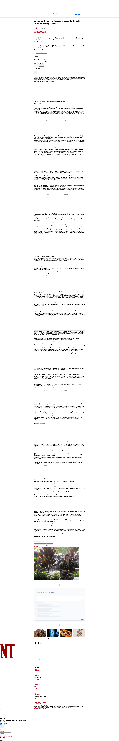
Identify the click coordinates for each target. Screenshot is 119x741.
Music (61, 17)
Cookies (40, 705)
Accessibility (43, 705)
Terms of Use (37, 683)
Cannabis (41, 17)
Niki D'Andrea (37, 28)
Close (1, 740)
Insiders (2, 722)
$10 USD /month (37, 544)
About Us (36, 688)
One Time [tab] (35, 541)
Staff (36, 693)
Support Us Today (37, 546)
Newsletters (77, 17)
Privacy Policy (37, 684)
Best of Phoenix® (4, 723)
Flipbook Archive (38, 692)
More (82, 17)
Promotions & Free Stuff (39, 681)
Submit (5, 735)
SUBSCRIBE (37, 65)
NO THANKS (42, 65)
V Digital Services (38, 703)
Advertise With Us (38, 679)
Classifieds (37, 680)
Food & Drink (50, 17)
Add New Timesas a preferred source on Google (39, 32)
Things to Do (3, 721)
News (37, 17)
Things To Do (65, 17)
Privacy (45, 57)
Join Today (2, 725)
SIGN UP (36, 56)
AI (45, 705)
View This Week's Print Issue (39, 665)
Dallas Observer (38, 698)
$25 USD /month (43, 544)
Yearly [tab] (43, 541)
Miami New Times (38, 701)
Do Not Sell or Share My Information (40, 708)
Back (1, 735)
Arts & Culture (56, 17)
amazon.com (71, 219)
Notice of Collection (37, 57)
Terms (42, 57)
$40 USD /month (50, 544)
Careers (36, 689)
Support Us (77, 14)
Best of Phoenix (71, 17)
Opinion (45, 17)
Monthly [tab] (39, 541)
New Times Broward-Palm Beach (40, 702)
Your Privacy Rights (49, 705)
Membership (37, 694)
